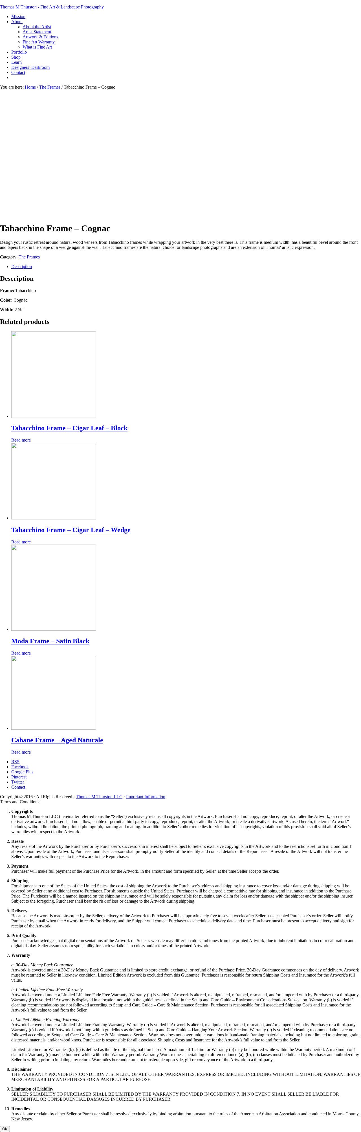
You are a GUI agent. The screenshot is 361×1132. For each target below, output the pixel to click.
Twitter (17, 782)
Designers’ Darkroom (30, 67)
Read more (21, 440)
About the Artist (37, 26)
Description (21, 266)
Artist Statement (37, 31)
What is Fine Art (37, 47)
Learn (16, 62)
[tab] (186, 266)
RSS (15, 761)
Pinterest (19, 777)
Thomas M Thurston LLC (99, 796)
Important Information (145, 796)
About (17, 21)
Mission (18, 16)
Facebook (20, 766)
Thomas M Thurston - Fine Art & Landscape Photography (52, 7)
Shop (16, 57)
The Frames (49, 87)
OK (5, 1129)
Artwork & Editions (40, 36)
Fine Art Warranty (39, 42)
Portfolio (19, 52)
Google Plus (22, 771)
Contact (18, 72)
